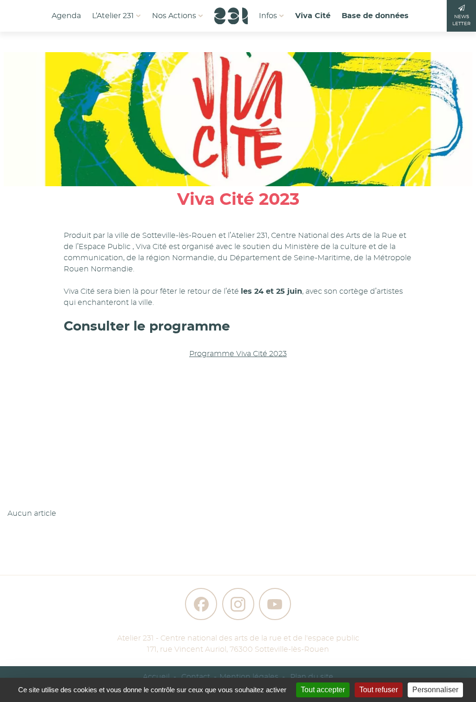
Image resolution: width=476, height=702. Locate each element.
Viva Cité (313, 16)
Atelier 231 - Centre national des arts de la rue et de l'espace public (238, 638)
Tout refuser (378, 690)
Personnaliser (435, 690)
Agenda (66, 16)
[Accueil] (231, 13)
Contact (195, 677)
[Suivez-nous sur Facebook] (201, 604)
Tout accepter (323, 690)
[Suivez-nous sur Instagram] (238, 604)
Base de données (375, 16)
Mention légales (248, 677)
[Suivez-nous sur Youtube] (275, 604)
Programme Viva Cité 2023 (238, 354)
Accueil (156, 677)
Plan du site (311, 677)
